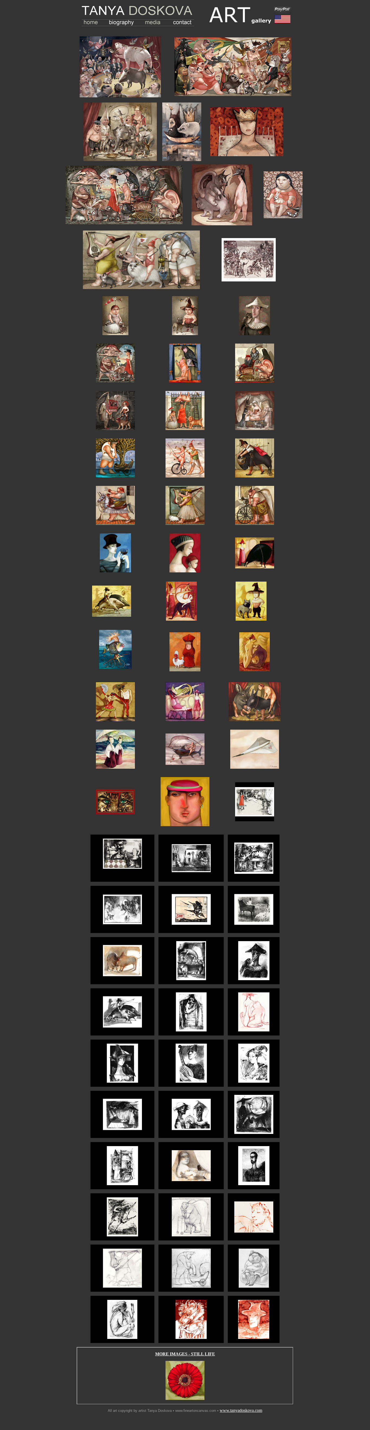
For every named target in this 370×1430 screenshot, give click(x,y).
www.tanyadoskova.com (241, 1410)
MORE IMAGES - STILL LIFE (185, 1354)
